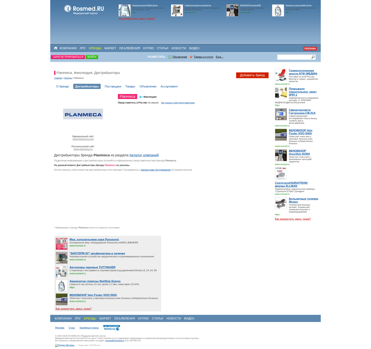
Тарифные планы (89, 327)
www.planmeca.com (83, 139)
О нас (72, 327)
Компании (68, 48)
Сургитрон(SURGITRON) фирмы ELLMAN (291, 184)
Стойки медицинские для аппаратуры (198, 5)
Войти (92, 57)
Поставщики (113, 86)
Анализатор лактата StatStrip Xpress (144, 5)
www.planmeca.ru (83, 149)
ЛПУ (83, 48)
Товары (130, 86)
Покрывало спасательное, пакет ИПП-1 (303, 91)
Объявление (180, 56)
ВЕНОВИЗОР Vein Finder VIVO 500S (300, 132)
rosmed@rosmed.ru (114, 340)
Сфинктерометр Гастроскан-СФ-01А (302, 111)
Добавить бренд (252, 75)
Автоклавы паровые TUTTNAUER (92, 267)
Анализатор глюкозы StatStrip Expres (298, 5)
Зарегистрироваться (68, 57)
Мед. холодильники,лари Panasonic (94, 239)
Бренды (95, 48)
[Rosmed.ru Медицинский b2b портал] (84, 14)
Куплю (148, 48)
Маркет (110, 48)
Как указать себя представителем (178, 103)
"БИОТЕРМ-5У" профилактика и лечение (97, 253)
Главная (58, 78)
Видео (194, 48)
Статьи (162, 48)
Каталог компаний (144, 155)
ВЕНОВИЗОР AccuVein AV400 (250, 5)
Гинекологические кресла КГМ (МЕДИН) (303, 72)
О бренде (62, 86)
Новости (178, 48)
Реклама (310, 48)
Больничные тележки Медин (303, 200)
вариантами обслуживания (156, 170)
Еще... (219, 56)
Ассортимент (169, 86)
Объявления (129, 48)
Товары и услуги (203, 56)
